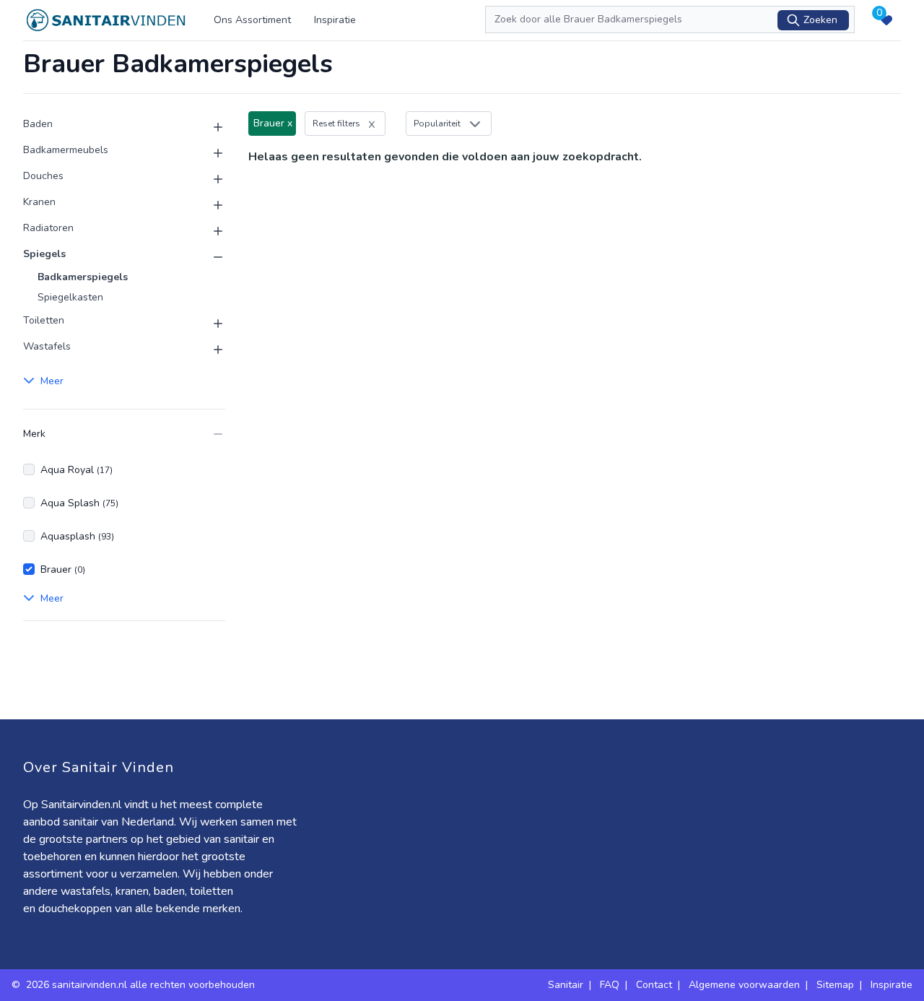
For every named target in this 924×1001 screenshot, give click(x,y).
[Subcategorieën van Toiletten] (209, 323)
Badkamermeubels (65, 150)
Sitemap (835, 985)
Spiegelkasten (70, 297)
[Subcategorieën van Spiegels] (209, 257)
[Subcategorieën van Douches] (209, 179)
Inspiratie (335, 20)
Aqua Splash (79, 503)
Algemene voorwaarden (744, 985)
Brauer (62, 569)
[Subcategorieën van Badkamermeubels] (209, 153)
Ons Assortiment (252, 20)
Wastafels (47, 346)
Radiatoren (48, 228)
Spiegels (44, 254)
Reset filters (336, 123)
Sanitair (565, 985)
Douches (43, 176)
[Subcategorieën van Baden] (209, 127)
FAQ (609, 985)
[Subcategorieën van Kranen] (209, 205)
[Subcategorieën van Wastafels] (209, 349)
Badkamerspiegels (83, 277)
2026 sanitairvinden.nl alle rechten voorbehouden (142, 985)
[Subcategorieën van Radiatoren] (209, 231)
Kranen (39, 202)
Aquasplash (77, 536)
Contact (654, 985)
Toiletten (43, 320)
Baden (38, 124)
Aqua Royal (76, 470)
